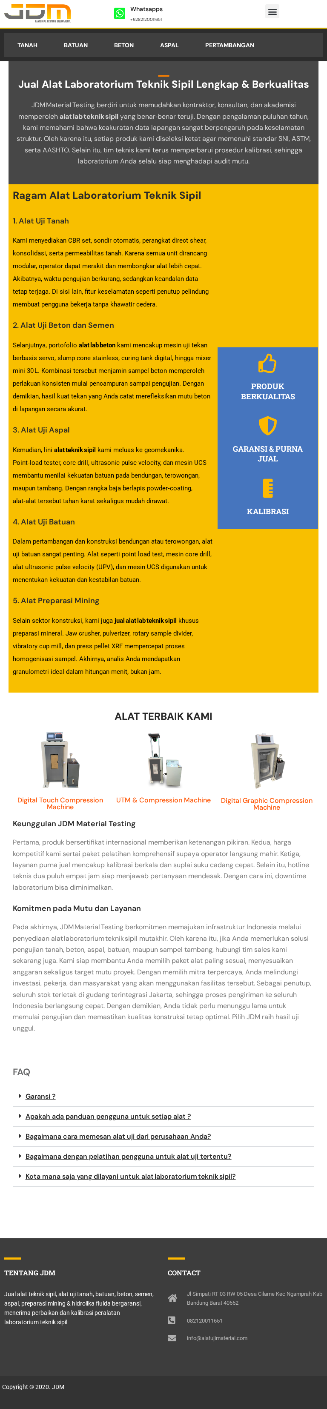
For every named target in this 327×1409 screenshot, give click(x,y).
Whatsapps (146, 9)
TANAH (27, 45)
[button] (272, 11)
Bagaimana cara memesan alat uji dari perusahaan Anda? (118, 1136)
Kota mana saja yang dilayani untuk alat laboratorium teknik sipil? (131, 1176)
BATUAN (76, 45)
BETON (124, 45)
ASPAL (169, 45)
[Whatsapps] (119, 13)
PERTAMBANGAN (229, 45)
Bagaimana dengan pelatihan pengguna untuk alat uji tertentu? (129, 1156)
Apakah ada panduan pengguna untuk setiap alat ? (108, 1116)
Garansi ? (41, 1096)
